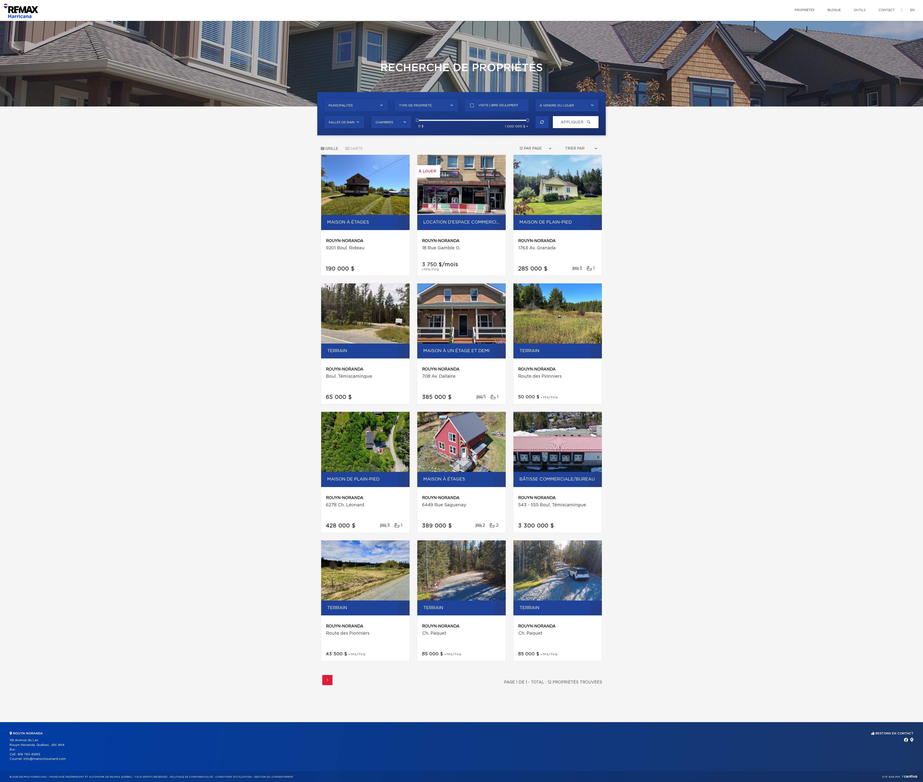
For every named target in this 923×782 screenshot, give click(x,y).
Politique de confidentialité (191, 777)
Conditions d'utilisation (233, 777)
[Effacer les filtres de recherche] (542, 122)
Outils (860, 10)
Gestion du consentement (273, 777)
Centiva (909, 776)
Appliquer (573, 122)
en (912, 10)
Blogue (834, 10)
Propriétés (805, 10)
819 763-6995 (29, 754)
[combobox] (356, 105)
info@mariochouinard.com (45, 759)
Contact (887, 10)
